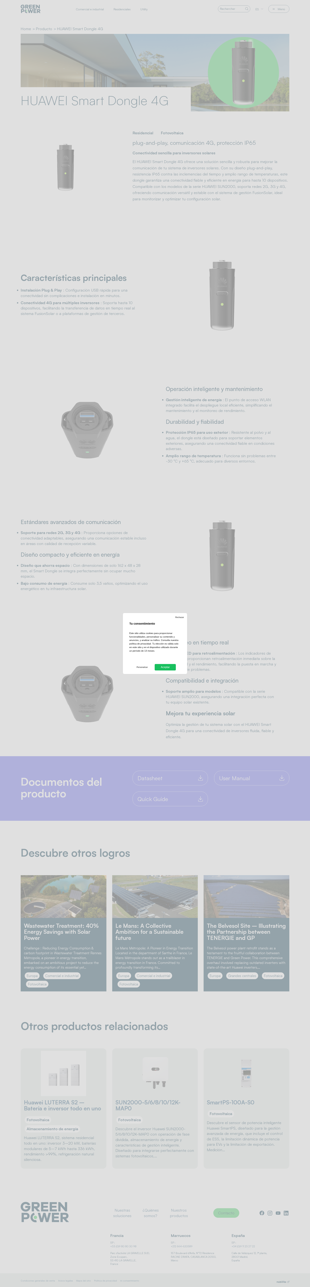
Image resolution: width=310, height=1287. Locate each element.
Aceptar (165, 667)
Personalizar (142, 667)
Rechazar (179, 617)
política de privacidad (140, 643)
